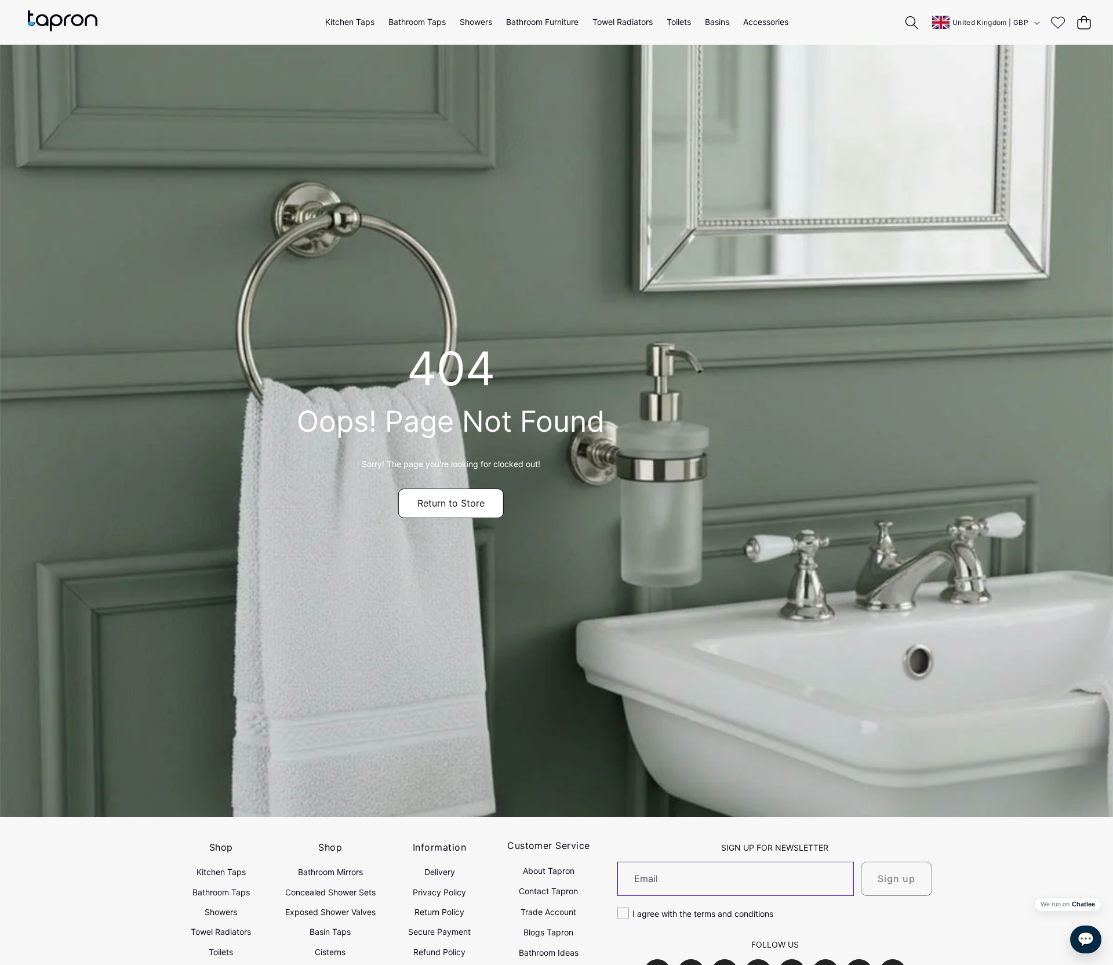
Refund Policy (439, 952)
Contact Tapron (548, 891)
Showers (221, 912)
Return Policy (439, 912)
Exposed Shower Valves (330, 912)
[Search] (912, 22)
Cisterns (330, 952)
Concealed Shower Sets (330, 892)
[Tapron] (62, 22)
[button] (1084, 22)
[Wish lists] (1058, 22)
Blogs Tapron (548, 932)
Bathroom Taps (221, 892)
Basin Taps (330, 932)
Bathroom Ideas (549, 952)
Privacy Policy (439, 892)
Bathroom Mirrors (330, 872)
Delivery (439, 872)
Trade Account (548, 912)
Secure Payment (439, 932)
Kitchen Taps (221, 872)
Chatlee (1083, 904)
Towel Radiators (221, 932)
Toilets (221, 952)
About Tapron (548, 871)
